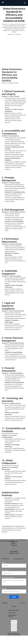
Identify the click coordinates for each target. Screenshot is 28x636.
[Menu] (25, 3)
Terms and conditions (14, 610)
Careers (14, 606)
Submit (14, 597)
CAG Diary (5, 603)
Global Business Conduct (12, 616)
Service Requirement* (8, 577)
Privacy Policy (12, 612)
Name (3, 562)
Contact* (4, 588)
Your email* (5, 570)
